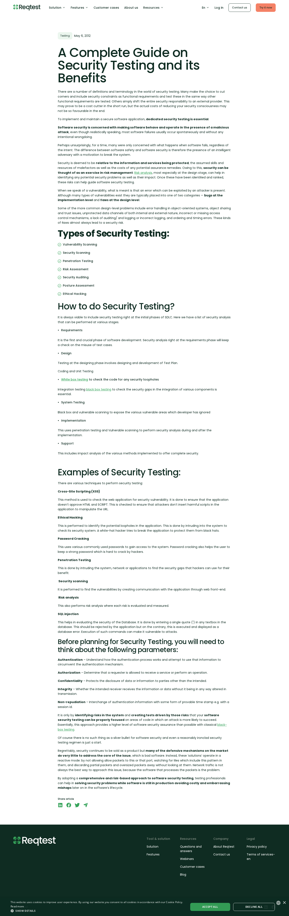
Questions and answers (191, 848)
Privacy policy (257, 846)
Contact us (239, 7)
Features (77, 8)
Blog (183, 874)
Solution (55, 8)
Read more (17, 906)
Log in (219, 8)
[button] (97, 911)
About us (131, 8)
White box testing (74, 379)
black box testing (98, 389)
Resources (151, 8)
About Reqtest (223, 846)
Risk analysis (143, 173)
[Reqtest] (26, 8)
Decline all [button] (254, 907)
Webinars (187, 859)
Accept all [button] (210, 907)
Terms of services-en (261, 856)
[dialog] (144, 907)
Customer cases (106, 8)
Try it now (265, 7)
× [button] (284, 902)
